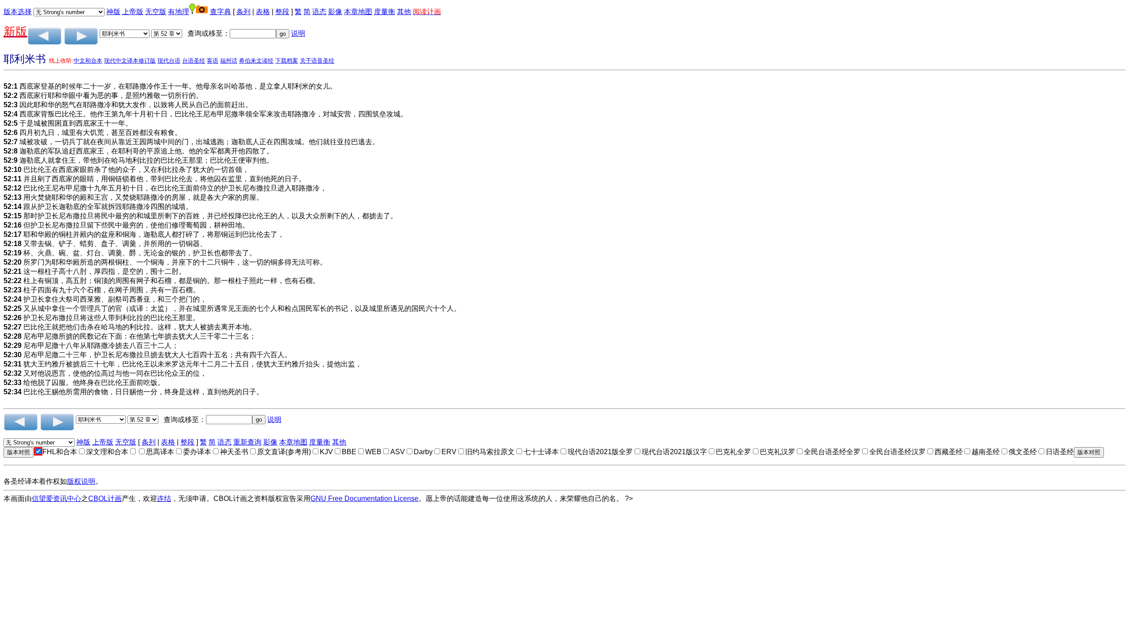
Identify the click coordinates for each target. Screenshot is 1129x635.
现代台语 (168, 60)
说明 (298, 33)
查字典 (220, 11)
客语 (212, 60)
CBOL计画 (105, 498)
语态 (319, 11)
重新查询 (247, 442)
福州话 (228, 60)
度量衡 (384, 11)
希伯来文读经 (256, 60)
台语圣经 (193, 60)
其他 (404, 11)
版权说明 (81, 481)
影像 (335, 11)
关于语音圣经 (317, 60)
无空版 (155, 11)
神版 (113, 11)
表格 (263, 11)
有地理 (178, 11)
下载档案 (286, 60)
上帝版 (132, 11)
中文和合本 (88, 60)
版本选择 (18, 11)
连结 (164, 498)
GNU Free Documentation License (364, 498)
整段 (282, 11)
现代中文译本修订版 (130, 60)
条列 (243, 11)
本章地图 (358, 11)
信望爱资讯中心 (56, 498)
